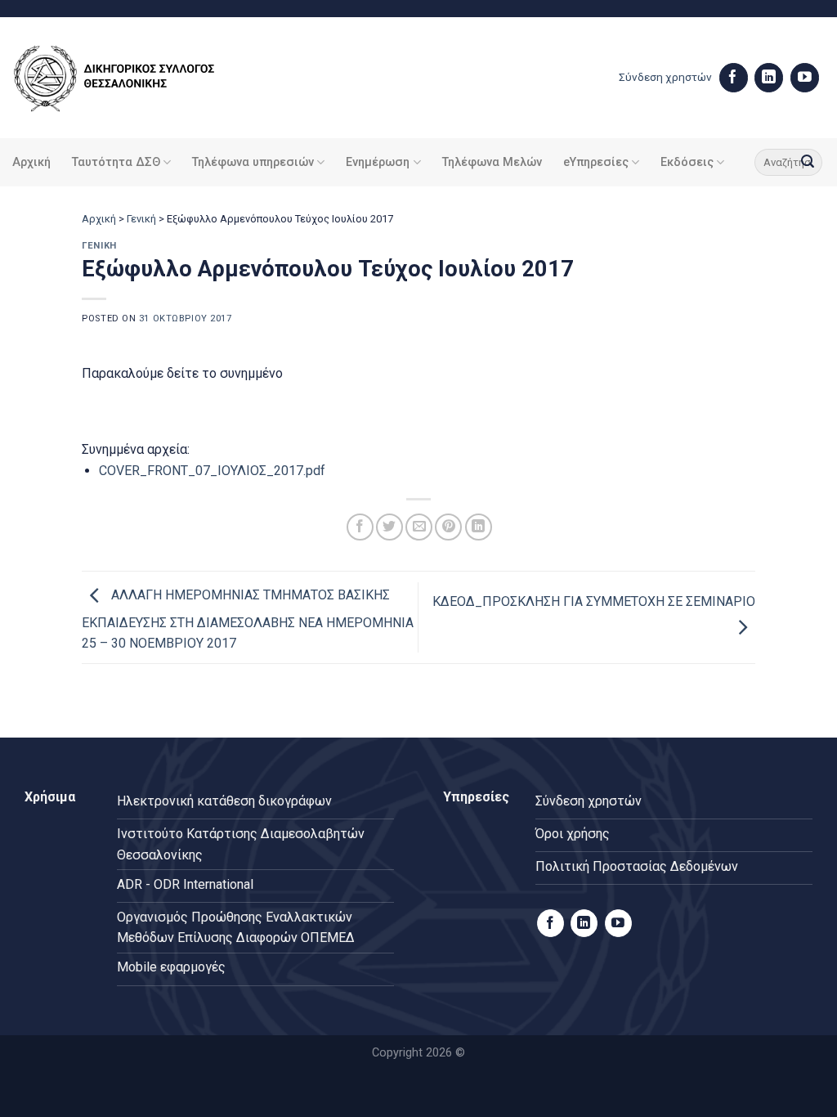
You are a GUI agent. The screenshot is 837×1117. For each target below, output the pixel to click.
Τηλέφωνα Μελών (492, 162)
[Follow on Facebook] (733, 77)
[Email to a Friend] (418, 527)
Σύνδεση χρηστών (665, 76)
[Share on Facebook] (360, 527)
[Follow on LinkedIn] (768, 77)
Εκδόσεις (687, 162)
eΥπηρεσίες (596, 162)
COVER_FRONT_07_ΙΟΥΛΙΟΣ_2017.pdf (212, 470)
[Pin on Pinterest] (448, 527)
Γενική (141, 219)
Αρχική (31, 162)
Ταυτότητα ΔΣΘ (116, 162)
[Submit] (807, 163)
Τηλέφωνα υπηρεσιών (253, 162)
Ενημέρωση (378, 162)
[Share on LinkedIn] (478, 527)
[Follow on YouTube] (804, 77)
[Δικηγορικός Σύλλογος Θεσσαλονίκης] (134, 78)
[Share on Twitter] (389, 527)
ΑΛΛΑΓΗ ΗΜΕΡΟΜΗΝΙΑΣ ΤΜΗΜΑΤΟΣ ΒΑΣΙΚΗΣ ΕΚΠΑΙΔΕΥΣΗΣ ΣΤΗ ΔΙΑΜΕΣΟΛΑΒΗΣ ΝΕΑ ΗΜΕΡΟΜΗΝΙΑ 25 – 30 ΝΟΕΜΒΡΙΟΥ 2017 (248, 620)
